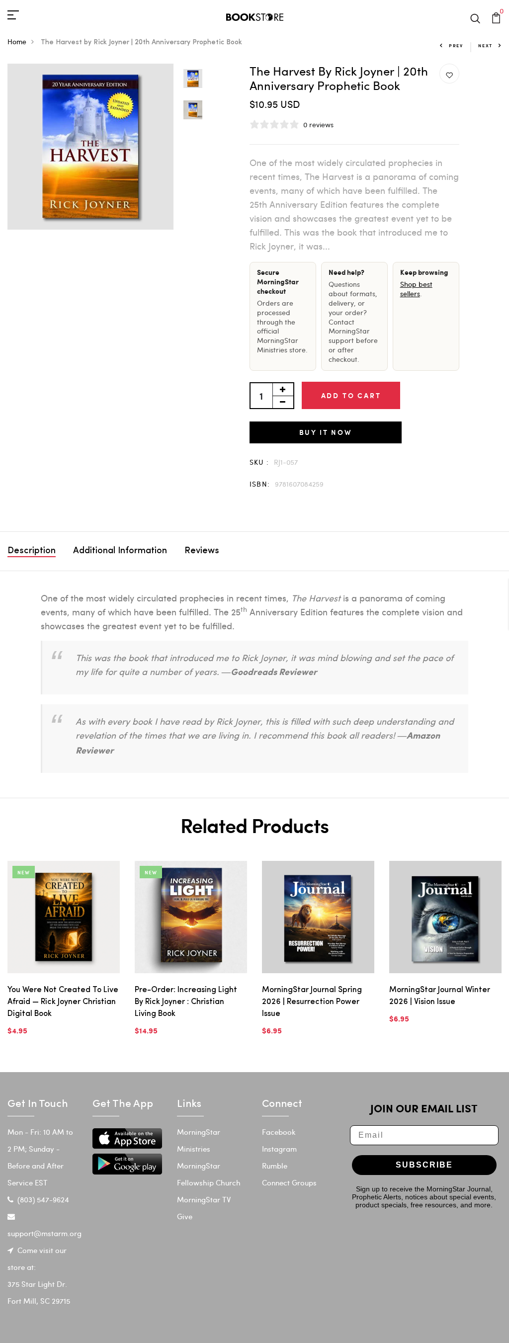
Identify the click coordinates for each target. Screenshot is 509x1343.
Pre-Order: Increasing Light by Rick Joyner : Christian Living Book (186, 1002)
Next (485, 45)
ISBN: (260, 484)
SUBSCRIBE (424, 1165)
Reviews (201, 551)
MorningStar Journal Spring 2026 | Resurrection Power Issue (312, 1002)
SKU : (259, 462)
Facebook (279, 1132)
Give (184, 1216)
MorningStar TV (204, 1199)
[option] (90, 147)
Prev (456, 45)
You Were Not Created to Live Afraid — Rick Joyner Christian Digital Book (62, 1002)
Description (31, 551)
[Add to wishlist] (449, 74)
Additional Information (120, 551)
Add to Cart (351, 395)
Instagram (279, 1149)
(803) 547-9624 (43, 1199)
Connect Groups (289, 1182)
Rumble (274, 1166)
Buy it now (325, 432)
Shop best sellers (416, 288)
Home (16, 41)
